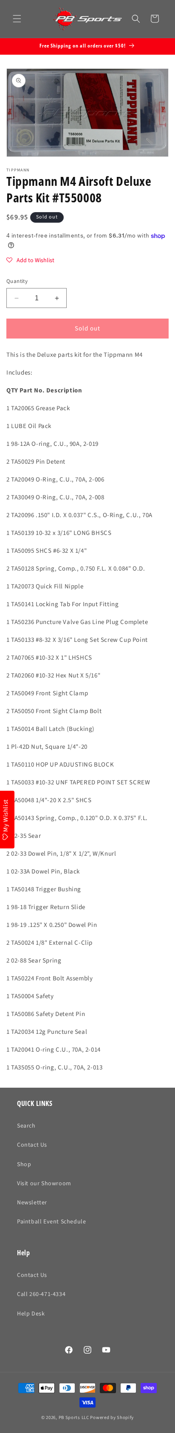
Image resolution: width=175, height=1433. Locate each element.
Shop (24, 1164)
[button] (17, 18)
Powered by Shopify (112, 1417)
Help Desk (31, 1314)
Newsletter (32, 1202)
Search (26, 1126)
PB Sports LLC (74, 1417)
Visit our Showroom (44, 1183)
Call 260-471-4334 (41, 1294)
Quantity (17, 281)
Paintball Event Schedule (51, 1221)
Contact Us (32, 1145)
